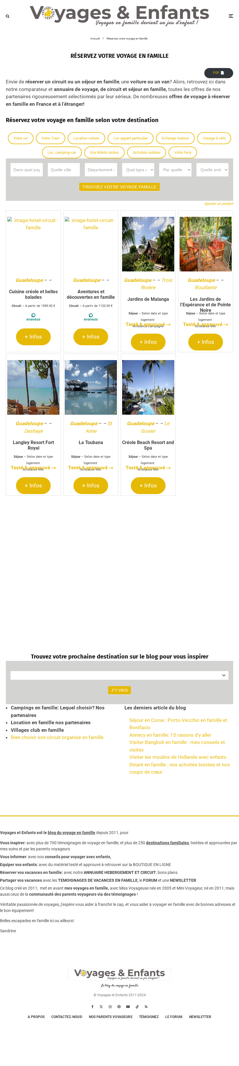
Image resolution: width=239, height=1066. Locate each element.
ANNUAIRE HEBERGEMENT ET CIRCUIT (120, 872)
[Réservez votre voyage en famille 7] (33, 387)
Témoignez (149, 1017)
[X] (101, 1006)
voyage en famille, (103, 842)
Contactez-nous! (66, 1017)
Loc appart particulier (130, 138)
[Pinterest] (119, 1006)
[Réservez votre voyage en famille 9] (148, 387)
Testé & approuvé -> (148, 324)
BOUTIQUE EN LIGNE (152, 864)
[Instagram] (110, 1006)
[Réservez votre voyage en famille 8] (90, 387)
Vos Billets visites (104, 152)
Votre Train (50, 138)
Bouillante (206, 287)
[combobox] (119, 675)
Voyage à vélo (214, 138)
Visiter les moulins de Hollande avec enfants (177, 757)
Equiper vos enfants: (19, 864)
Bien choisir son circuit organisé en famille (57, 737)
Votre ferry (182, 152)
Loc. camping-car (62, 152)
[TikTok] (137, 1006)
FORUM (150, 880)
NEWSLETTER (183, 880)
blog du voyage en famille (71, 832)
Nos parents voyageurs (110, 1017)
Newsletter (200, 1017)
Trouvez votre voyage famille (119, 187)
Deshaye (33, 431)
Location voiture (86, 138)
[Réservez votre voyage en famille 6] (205, 244)
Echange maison (175, 138)
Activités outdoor (147, 152)
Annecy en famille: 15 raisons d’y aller (170, 735)
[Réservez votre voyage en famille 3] (90, 244)
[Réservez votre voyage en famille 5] (148, 244)
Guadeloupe (29, 280)
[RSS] (146, 1006)
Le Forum (173, 1017)
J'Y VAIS (119, 690)
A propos (36, 1017)
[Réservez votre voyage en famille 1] (33, 244)
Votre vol (20, 138)
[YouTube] (128, 1006)
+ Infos (33, 336)
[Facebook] (92, 1006)
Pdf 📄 (218, 73)
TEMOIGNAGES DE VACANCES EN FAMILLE (98, 880)
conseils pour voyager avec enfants (77, 856)
